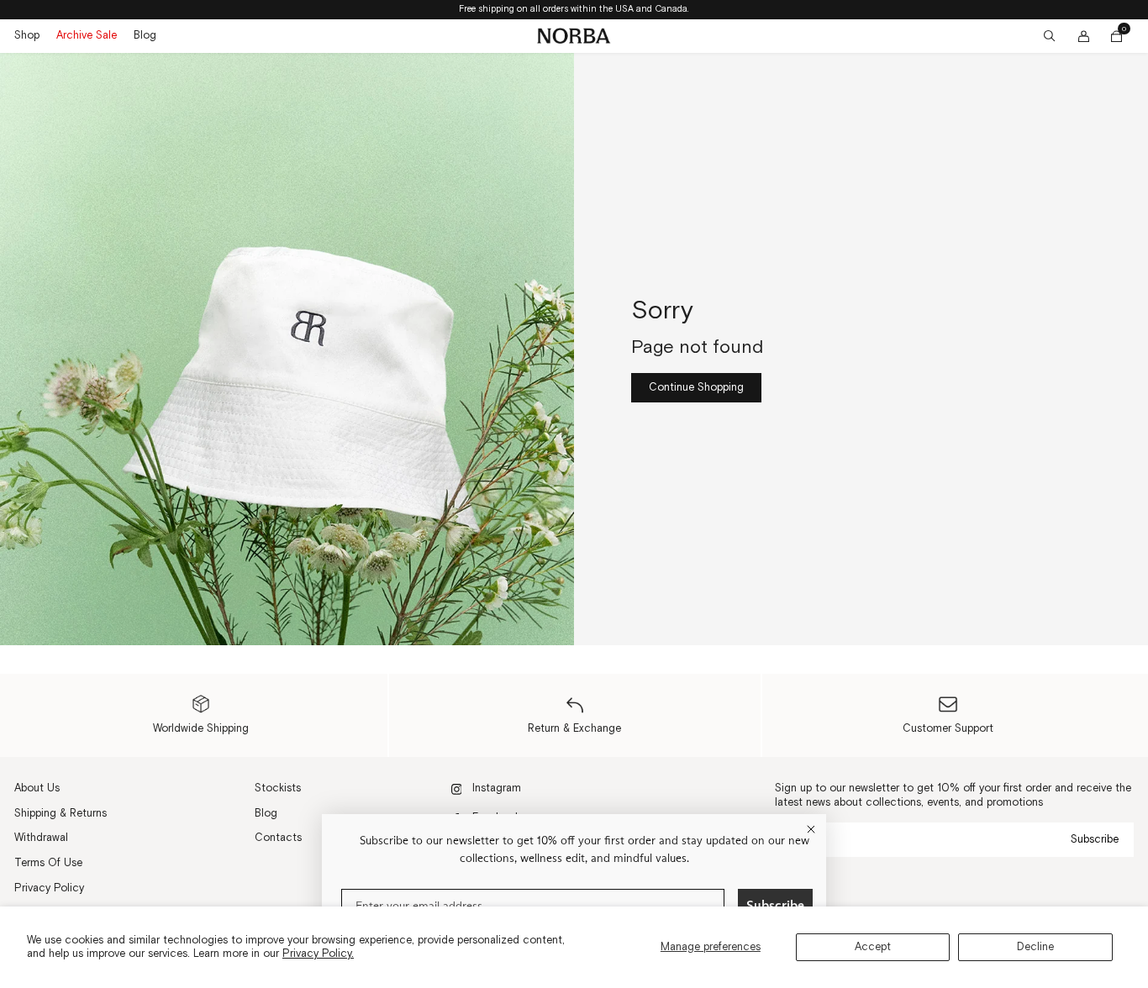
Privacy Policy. (318, 953)
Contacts (278, 837)
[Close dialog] (811, 829)
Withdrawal (41, 837)
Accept (873, 947)
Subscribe (1095, 839)
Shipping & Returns (60, 813)
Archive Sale (86, 35)
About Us (37, 788)
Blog (145, 35)
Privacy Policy (49, 888)
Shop (26, 35)
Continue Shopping (696, 387)
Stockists (278, 788)
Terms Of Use (48, 863)
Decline (1035, 947)
